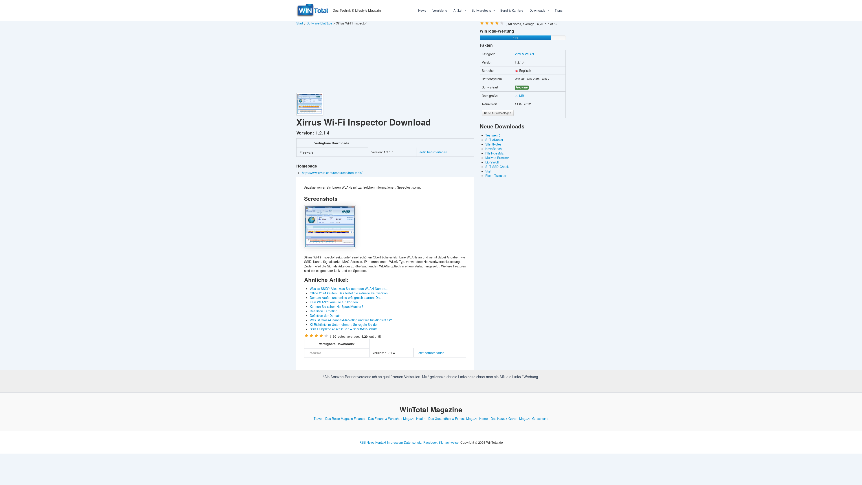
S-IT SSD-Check (497, 166)
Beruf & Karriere (511, 10)
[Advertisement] (385, 59)
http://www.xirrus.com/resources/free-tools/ (332, 172)
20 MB (519, 95)
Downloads (537, 10)
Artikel (457, 10)
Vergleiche (439, 10)
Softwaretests (481, 10)
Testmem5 (492, 135)
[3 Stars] (316, 335)
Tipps (559, 10)
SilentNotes (493, 144)
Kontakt (380, 442)
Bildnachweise (448, 442)
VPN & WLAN (524, 54)
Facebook (430, 442)
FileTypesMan (495, 153)
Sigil (488, 171)
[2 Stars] (311, 335)
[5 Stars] (326, 335)
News (422, 10)
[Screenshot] (330, 226)
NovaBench (493, 148)
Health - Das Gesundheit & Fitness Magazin (447, 418)
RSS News (366, 442)
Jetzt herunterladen (433, 152)
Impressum (395, 442)
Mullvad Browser (497, 157)
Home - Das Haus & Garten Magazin (505, 418)
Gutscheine (540, 418)
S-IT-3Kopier (494, 139)
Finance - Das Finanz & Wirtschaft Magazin (384, 418)
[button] (463, 10)
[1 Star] (306, 335)
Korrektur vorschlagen (497, 113)
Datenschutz (413, 442)
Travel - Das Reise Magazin (333, 418)
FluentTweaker (495, 175)
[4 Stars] (321, 335)
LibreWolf (492, 162)
